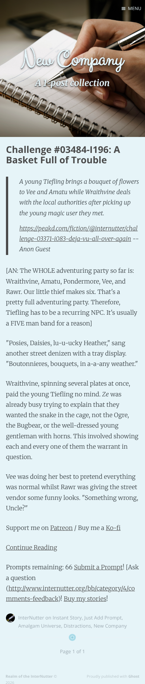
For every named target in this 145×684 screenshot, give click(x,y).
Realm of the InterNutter (29, 676)
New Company (110, 625)
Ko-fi (113, 528)
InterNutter (31, 617)
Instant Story (67, 617)
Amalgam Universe (39, 625)
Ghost (133, 676)
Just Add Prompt (103, 617)
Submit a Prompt (98, 567)
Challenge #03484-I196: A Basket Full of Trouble (63, 155)
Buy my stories (85, 599)
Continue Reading (31, 548)
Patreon (61, 528)
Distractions (77, 625)
